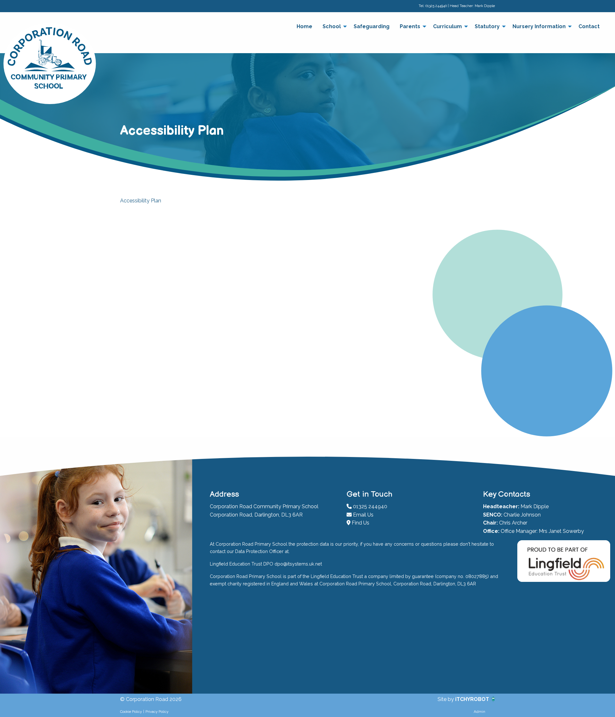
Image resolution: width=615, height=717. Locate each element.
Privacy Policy (156, 711)
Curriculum (447, 26)
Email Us (362, 515)
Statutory (487, 26)
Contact (589, 26)
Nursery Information (539, 26)
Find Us (359, 523)
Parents (410, 26)
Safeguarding (372, 26)
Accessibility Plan (140, 201)
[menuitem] (304, 26)
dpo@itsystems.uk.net (298, 563)
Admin (479, 711)
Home (304, 26)
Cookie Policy (131, 711)
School (332, 26)
